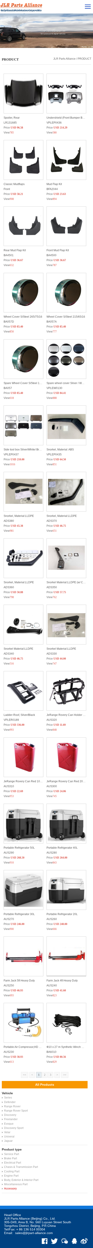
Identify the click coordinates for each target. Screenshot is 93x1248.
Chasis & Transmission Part (21, 1167)
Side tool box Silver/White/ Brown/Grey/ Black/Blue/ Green (39, 449)
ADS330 (51, 653)
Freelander (11, 1119)
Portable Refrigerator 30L (19, 914)
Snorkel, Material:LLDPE (19, 516)
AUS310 (9, 786)
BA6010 (51, 1052)
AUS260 (51, 919)
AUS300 (51, 786)
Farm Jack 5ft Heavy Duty (19, 980)
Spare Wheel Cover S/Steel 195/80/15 (27, 383)
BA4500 (51, 255)
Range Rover (12, 1106)
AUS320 (51, 719)
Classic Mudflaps (14, 184)
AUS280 (51, 852)
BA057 (8, 388)
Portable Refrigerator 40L (62, 847)
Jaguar (8, 1140)
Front (7, 189)
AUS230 (9, 1052)
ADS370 (51, 520)
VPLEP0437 (11, 454)
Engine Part (11, 1175)
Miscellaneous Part (16, 1184)
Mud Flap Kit (54, 184)
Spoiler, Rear (12, 117)
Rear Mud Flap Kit (15, 250)
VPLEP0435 (54, 454)
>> (64, 1074)
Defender (10, 1102)
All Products (44, 1084)
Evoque (9, 1123)
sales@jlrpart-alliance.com (34, 1233)
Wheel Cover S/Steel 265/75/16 (23, 316)
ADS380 (9, 520)
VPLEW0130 (54, 388)
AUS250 (9, 985)
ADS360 (9, 587)
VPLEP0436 (54, 122)
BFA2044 (52, 189)
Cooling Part (11, 1171)
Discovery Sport (13, 1128)
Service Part (11, 1154)
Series (8, 1097)
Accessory (10, 1188)
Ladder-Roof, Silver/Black (19, 715)
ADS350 (51, 587)
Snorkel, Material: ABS (60, 449)
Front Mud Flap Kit (57, 250)
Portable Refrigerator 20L (62, 914)
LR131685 (10, 122)
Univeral (9, 1136)
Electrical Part (12, 1162)
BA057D (9, 321)
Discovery (10, 1115)
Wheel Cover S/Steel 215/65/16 (65, 316)
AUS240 (51, 985)
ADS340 (9, 653)
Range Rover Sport (16, 1110)
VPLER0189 (11, 719)
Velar (7, 1132)
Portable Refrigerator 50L (19, 847)
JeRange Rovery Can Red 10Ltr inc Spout (29, 781)
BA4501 (9, 255)
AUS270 (9, 919)
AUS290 (9, 852)
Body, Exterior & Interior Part (21, 1180)
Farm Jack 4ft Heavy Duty (62, 980)
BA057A (51, 321)
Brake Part (10, 1158)
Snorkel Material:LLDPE (18, 648)
